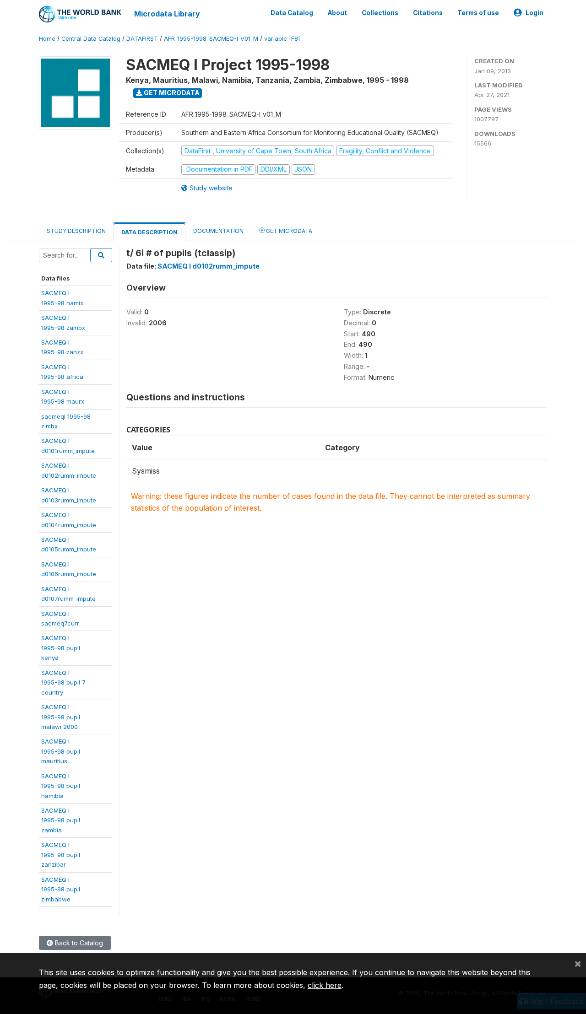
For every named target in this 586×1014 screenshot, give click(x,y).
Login (534, 12)
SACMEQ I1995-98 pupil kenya (60, 647)
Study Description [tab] (76, 230)
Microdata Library (167, 13)
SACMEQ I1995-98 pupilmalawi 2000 (60, 716)
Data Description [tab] (149, 232)
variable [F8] (282, 38)
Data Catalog (292, 12)
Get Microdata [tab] (288, 230)
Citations (428, 12)
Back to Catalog (78, 943)
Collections (380, 12)
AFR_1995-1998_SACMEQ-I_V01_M (211, 38)
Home (47, 38)
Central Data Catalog (90, 38)
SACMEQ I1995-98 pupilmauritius (60, 751)
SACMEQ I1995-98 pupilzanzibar (60, 854)
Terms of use (478, 12)
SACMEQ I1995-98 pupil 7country (63, 682)
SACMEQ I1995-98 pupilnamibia (60, 785)
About (337, 12)
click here (325, 985)
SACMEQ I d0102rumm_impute (208, 266)
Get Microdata (171, 93)
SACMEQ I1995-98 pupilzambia (60, 820)
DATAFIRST (142, 38)
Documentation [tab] (218, 230)
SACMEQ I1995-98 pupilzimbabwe (60, 889)
